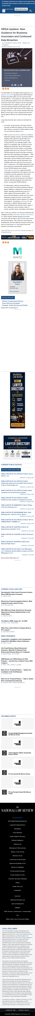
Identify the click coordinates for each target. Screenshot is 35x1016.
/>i (21, 85)
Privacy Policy (28, 934)
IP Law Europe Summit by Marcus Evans (20, 792)
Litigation (17, 907)
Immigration (17, 890)
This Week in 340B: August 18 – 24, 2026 (14, 621)
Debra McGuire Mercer (9, 631)
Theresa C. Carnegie (16, 664)
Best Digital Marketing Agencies (17, 821)
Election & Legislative (17, 867)
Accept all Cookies (8, 9)
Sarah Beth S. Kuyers (10, 43)
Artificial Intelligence (17, 840)
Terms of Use (19, 934)
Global (17, 882)
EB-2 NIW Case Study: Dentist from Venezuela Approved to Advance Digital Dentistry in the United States (16, 612)
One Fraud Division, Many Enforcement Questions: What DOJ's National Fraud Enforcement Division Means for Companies (15, 650)
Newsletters (17, 828)
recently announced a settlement (17, 134)
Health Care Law (17, 886)
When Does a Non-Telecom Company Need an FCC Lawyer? (16, 629)
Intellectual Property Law (17, 900)
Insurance (17, 896)
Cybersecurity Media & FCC (17, 863)
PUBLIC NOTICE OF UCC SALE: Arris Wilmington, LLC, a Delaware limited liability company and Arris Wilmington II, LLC (17, 551)
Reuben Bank (14, 622)
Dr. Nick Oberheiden (8, 605)
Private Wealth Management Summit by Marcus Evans (20, 733)
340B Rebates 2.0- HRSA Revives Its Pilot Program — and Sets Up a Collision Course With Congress (17, 661)
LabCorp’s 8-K (25, 201)
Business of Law (17, 855)
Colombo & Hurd (7, 616)
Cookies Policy (6, 5)
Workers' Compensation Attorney (12, 301)
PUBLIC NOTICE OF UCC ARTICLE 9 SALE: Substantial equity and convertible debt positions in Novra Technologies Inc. (17, 483)
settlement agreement (14, 170)
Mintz (19, 43)
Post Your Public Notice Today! (11, 469)
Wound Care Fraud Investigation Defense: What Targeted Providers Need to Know (16, 602)
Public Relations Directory (17, 836)
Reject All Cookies (21, 9)
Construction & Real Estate (17, 859)
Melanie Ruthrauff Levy (19, 682)
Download (18, 85)
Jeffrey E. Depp (7, 596)
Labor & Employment (17, 903)
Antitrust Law (17, 844)
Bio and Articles (14, 291)
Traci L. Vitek (6, 664)
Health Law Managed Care (11, 78)
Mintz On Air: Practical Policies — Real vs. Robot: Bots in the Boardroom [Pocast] (17, 680)
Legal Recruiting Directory (17, 825)
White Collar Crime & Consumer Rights (17, 919)
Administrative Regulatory (10, 73)
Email (13, 286)
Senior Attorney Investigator (11, 303)
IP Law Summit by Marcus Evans (19, 774)
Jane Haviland (15, 654)
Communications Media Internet (12, 75)
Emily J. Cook (6, 622)
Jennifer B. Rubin (7, 673)
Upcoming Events (8, 716)
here (22, 131)
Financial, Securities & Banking (17, 879)
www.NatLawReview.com (8, 941)
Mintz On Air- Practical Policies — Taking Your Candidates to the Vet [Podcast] (16, 671)
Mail (15, 85)
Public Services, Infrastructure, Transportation (17, 911)
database (28, 937)
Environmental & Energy (17, 871)
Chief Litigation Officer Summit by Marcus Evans (20, 753)
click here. (27, 1004)
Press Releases (17, 832)
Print (12, 85)
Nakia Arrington (7, 654)
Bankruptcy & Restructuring (17, 848)
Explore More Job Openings (8, 307)
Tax (18, 915)
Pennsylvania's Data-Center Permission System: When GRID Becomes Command (17, 593)
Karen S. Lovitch (7, 643)
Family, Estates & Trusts (17, 875)
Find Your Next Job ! (8, 297)
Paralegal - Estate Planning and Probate (15, 305)
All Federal (7, 80)
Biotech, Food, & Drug (17, 852)
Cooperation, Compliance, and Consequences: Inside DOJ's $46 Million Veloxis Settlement (16, 640)
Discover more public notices (9, 558)
